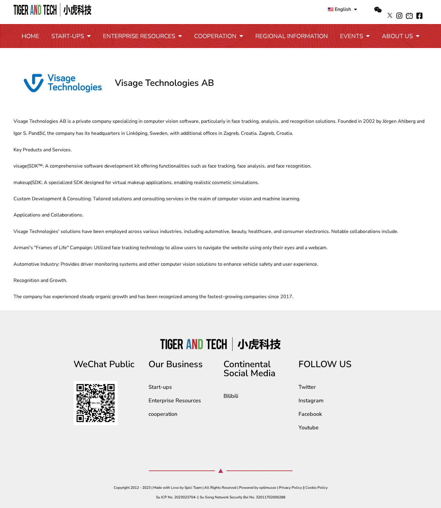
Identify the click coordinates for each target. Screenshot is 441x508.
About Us (397, 36)
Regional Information (291, 36)
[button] (378, 10)
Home (30, 36)
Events (351, 36)
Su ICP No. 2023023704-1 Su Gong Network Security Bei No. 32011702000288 (220, 497)
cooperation (215, 36)
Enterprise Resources (139, 36)
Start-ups (67, 36)
